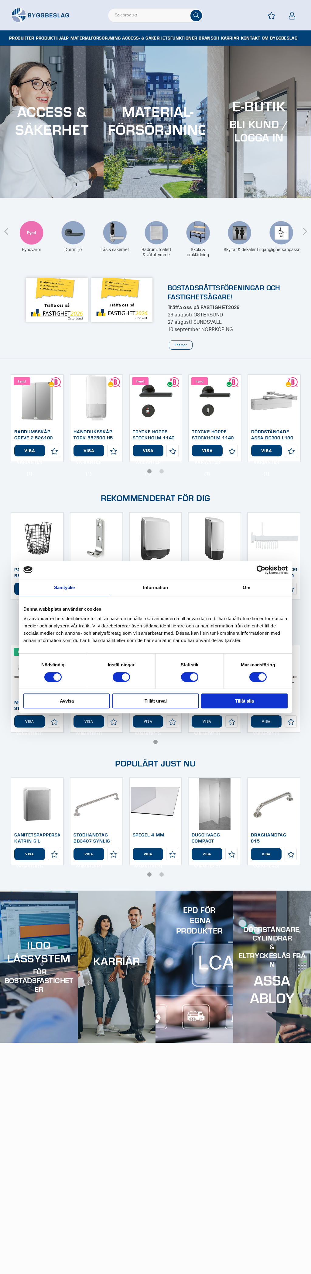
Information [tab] (155, 587)
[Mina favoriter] (271, 15)
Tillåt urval (156, 700)
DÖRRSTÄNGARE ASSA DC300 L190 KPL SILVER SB (272, 437)
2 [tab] (162, 471)
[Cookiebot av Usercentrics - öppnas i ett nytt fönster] (261, 569)
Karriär (230, 38)
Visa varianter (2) (148, 724)
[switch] (121, 677)
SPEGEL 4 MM (148, 835)
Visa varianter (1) (29, 452)
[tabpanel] (37, 418)
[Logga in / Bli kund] (292, 15)
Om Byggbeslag (279, 38)
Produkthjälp (52, 38)
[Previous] (6, 228)
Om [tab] (246, 587)
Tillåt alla (244, 700)
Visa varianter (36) (148, 856)
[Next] (305, 228)
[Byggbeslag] (40, 14)
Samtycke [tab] (64, 587)
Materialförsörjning (95, 38)
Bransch (209, 38)
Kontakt (250, 38)
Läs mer (180, 345)
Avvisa (67, 700)
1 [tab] (149, 471)
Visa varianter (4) (89, 856)
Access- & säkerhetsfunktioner (159, 38)
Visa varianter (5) (266, 856)
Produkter (21, 38)
